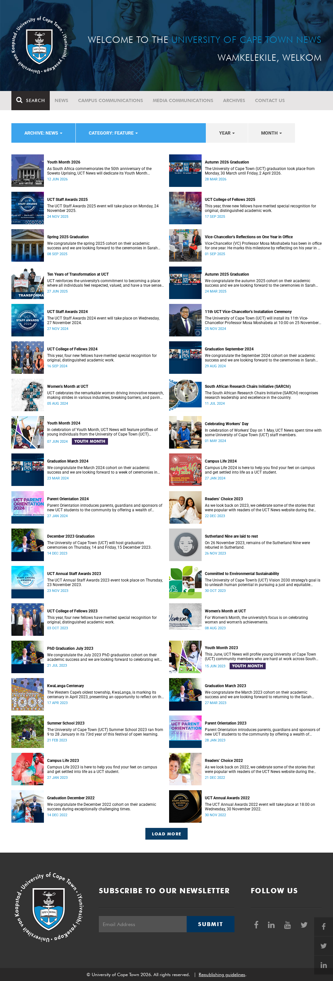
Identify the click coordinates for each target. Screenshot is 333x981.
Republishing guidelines (222, 974)
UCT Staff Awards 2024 (67, 311)
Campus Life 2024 (221, 461)
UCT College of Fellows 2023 (72, 611)
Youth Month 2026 (63, 162)
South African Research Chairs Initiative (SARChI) (248, 386)
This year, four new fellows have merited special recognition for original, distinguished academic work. (102, 357)
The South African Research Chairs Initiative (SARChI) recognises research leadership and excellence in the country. (261, 395)
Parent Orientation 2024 (68, 499)
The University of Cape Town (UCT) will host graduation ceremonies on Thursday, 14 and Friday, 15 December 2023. (99, 545)
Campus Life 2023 (63, 760)
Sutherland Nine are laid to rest (231, 536)
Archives (234, 100)
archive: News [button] (41, 133)
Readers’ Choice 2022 (224, 760)
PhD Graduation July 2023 (70, 648)
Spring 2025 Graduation (68, 237)
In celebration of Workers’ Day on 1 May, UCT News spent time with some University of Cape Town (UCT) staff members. (263, 432)
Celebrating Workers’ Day (226, 424)
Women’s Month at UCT (67, 386)
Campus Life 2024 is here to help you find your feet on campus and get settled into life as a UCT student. (260, 470)
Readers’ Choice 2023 (224, 499)
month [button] (270, 133)
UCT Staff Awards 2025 (67, 199)
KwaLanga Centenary (65, 686)
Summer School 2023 (66, 723)
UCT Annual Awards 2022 (227, 798)
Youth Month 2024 (63, 423)
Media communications (183, 100)
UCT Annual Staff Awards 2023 (74, 573)
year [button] (225, 133)
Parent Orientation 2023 (225, 723)
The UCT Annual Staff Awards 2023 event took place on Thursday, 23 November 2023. (105, 582)
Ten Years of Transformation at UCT (78, 274)
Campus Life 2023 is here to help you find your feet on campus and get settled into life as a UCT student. (102, 769)
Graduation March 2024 (67, 461)
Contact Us (270, 100)
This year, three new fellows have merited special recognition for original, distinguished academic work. (260, 208)
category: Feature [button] (112, 133)
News (61, 100)
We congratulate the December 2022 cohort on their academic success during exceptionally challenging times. (101, 806)
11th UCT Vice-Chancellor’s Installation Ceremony (248, 311)
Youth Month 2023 (221, 648)
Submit (210, 924)
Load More (166, 833)
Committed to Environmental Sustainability (242, 573)
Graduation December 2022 (71, 798)
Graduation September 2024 (229, 349)
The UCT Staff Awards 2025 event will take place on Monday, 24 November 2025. (103, 208)
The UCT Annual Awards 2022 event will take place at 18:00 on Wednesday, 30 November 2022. (260, 806)
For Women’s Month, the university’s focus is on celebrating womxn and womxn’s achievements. (256, 619)
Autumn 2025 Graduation (227, 274)
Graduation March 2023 (225, 686)
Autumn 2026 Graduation (227, 162)
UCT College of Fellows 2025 (230, 199)
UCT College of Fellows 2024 (72, 349)
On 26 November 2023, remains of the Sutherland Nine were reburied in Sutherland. (257, 545)
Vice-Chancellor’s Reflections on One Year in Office (249, 237)
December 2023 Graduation (71, 536)
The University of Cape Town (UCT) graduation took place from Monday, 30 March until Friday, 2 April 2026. (260, 171)
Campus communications (110, 100)
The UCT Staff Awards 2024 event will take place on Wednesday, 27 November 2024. (103, 320)
